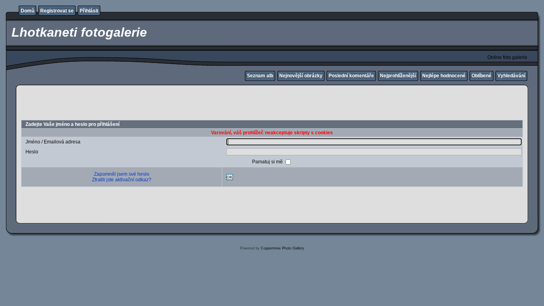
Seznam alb (260, 75)
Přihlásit (89, 11)
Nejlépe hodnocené (444, 75)
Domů (27, 11)
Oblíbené (481, 75)
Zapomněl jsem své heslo (121, 174)
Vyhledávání (511, 75)
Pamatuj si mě (268, 162)
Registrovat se (57, 11)
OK (230, 177)
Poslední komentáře (351, 75)
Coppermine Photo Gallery (282, 248)
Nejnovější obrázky (301, 75)
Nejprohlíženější (398, 75)
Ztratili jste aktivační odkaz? (121, 179)
